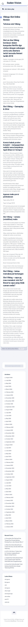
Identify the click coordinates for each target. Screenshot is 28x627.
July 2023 (8, 483)
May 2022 (8, 515)
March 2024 (9, 459)
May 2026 (8, 383)
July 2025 (8, 412)
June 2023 (8, 485)
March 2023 (9, 494)
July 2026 (8, 380)
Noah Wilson (15, 348)
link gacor (7, 582)
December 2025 (10, 398)
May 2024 (8, 453)
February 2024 (9, 462)
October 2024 (9, 439)
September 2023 (10, 477)
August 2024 (9, 444)
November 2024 (10, 436)
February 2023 (9, 497)
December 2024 (10, 433)
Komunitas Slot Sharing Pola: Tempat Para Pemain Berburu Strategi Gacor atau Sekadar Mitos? (14, 540)
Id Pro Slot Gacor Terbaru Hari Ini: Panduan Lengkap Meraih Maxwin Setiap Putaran (13, 553)
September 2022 (10, 512)
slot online (7, 596)
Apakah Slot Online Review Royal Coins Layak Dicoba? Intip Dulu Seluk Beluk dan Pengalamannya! (14, 559)
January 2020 (9, 526)
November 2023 (10, 471)
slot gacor (7, 579)
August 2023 (9, 480)
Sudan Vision (14, 2)
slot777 (7, 599)
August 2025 (9, 409)
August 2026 (9, 377)
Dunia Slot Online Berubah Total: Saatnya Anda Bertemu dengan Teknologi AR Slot (14, 566)
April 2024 (8, 456)
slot (6, 585)
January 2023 (9, 500)
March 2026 (9, 389)
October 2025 (9, 403)
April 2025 (8, 421)
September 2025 (10, 406)
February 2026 (9, 392)
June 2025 (8, 415)
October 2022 (9, 509)
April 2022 (8, 518)
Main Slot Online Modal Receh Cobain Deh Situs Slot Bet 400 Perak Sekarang (14, 546)
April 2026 (8, 386)
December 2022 (10, 503)
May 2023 (8, 488)
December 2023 (10, 468)
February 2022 (9, 523)
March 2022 (9, 521)
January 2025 (9, 430)
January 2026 (9, 395)
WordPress (13, 621)
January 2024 (9, 465)
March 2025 (9, 424)
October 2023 (9, 474)
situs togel (7, 590)
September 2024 (10, 442)
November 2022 (10, 506)
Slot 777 (21, 348)
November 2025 (10, 401)
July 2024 (8, 447)
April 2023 (8, 491)
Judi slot (7, 602)
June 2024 (8, 450)
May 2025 (8, 418)
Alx (22, 621)
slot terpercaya (9, 593)
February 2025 (9, 427)
